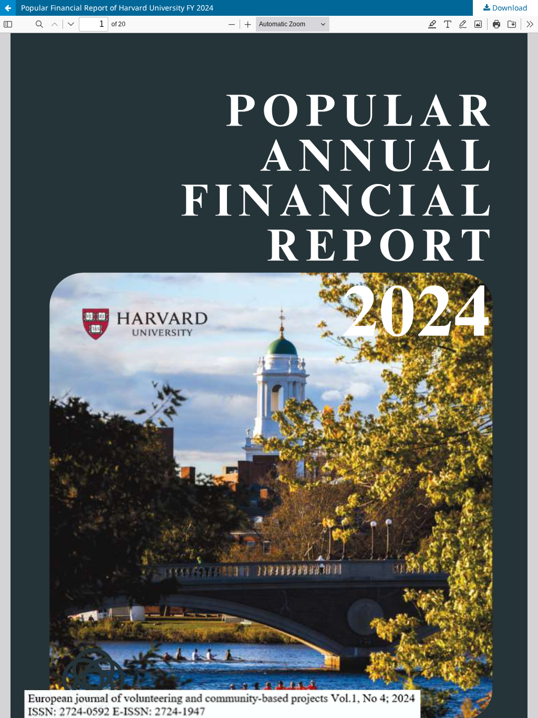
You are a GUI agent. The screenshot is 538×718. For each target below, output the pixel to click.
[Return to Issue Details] (8, 8)
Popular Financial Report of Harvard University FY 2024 (117, 8)
